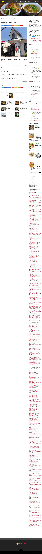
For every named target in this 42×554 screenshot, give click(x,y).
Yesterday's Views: (32, 181)
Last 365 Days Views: (32, 185)
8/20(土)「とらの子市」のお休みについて (34, 353)
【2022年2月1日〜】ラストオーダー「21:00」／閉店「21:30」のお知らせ (34, 224)
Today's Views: (31, 179)
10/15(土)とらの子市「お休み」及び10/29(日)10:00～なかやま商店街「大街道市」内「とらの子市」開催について (34, 358)
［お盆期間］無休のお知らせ (33, 275)
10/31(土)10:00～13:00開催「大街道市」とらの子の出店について (34, 364)
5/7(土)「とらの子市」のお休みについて (34, 525)
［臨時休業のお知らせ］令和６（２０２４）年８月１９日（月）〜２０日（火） (35, 320)
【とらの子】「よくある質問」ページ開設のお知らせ (9, 114)
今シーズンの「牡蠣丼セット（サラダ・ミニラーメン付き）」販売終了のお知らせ (35, 236)
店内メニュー (31, 193)
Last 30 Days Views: (32, 184)
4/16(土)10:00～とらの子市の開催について (35, 482)
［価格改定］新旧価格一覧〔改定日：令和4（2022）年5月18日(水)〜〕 (34, 299)
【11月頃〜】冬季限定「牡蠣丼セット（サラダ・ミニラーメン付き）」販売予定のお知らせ (35, 324)
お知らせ (21, 1)
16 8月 (39, 62)
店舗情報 (34, 1)
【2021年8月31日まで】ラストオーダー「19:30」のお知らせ (34, 493)
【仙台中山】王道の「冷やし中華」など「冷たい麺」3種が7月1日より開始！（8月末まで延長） (35, 137)
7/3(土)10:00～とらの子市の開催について (23, 103)
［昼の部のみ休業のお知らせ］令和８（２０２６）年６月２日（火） (35, 246)
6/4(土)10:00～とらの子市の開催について (34, 499)
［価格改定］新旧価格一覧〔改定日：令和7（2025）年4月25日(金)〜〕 (34, 217)
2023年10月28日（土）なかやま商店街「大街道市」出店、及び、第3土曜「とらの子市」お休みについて (35, 315)
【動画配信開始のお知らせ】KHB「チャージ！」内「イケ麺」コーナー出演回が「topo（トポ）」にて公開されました (34, 243)
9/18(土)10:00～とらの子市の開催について (35, 515)
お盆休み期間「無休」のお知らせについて (34, 344)
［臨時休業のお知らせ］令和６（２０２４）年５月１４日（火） (23, 109)
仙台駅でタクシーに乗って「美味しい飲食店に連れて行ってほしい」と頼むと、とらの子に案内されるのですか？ (35, 356)
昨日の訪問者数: (31, 182)
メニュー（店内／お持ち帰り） (28, 1)
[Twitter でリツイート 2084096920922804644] (33, 118)
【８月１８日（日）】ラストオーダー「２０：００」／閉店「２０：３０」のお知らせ (35, 311)
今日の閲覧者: (31, 180)
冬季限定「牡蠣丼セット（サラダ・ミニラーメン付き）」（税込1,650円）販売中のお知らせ (35, 287)
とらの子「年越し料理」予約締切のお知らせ (35, 443)
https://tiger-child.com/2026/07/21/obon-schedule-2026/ (35, 74)
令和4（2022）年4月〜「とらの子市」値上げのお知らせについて (35, 501)
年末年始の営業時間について (33, 297)
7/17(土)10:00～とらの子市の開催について (35, 502)
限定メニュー (38, 134)
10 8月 (39, 81)
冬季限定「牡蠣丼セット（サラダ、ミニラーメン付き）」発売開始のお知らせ (35, 327)
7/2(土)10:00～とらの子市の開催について (34, 495)
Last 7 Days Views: (32, 183)
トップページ (16, 1)
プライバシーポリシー (32, 403)
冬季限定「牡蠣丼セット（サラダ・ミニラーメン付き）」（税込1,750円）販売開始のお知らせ (35, 234)
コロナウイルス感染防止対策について (34, 261)
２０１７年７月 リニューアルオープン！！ (35, 388)
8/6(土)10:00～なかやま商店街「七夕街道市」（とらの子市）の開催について (34, 514)
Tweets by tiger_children (33, 24)
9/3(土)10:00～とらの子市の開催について (34, 510)
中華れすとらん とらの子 (34, 44)
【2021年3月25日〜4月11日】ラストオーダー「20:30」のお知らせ (35, 524)
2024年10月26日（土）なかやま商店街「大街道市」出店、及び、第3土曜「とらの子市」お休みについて (35, 282)
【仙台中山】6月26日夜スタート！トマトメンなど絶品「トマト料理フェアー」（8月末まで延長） (35, 147)
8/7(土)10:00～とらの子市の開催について (9, 109)
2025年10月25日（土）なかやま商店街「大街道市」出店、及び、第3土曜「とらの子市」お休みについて (35, 269)
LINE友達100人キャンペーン (33, 352)
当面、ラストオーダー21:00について (34, 491)
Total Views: (31, 186)
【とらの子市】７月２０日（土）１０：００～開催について (9, 103)
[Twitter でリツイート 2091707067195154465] (33, 60)
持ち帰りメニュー (31, 194)
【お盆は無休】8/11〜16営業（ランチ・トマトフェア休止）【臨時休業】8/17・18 (38, 128)
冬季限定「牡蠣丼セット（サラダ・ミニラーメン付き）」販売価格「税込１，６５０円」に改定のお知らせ (35, 318)
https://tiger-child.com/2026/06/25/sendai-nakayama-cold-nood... (36, 109)
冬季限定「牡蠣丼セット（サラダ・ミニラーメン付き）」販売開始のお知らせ (35, 334)
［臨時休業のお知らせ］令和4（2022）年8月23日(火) (23, 115)
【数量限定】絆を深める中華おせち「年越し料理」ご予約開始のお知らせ (35, 255)
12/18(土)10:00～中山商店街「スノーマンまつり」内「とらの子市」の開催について (34, 471)
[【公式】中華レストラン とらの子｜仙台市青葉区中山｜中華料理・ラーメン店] (7, 1)
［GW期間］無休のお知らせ (33, 264)
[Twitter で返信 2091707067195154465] (32, 60)
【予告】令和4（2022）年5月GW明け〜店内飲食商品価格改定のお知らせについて (35, 448)
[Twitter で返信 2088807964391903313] (32, 78)
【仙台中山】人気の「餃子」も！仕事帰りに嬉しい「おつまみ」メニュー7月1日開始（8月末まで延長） (35, 166)
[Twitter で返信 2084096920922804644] (32, 118)
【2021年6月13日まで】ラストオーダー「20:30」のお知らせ (34, 509)
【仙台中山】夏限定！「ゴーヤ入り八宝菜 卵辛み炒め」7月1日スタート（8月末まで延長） (35, 156)
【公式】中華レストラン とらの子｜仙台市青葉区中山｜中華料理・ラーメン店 (32, 552)
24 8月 (39, 44)
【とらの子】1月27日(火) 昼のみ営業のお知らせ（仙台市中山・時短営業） (35, 251)
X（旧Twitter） (31, 216)
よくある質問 (39, 1)
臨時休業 (38, 126)
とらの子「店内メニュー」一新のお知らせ (34, 437)
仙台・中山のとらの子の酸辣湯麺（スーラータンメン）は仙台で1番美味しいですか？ (35, 304)
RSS (39, 539)
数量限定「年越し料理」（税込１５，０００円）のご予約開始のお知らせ (35, 307)
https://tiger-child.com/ (35, 53)
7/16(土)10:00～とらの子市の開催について (35, 497)
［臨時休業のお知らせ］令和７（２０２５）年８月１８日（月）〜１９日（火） (35, 293)
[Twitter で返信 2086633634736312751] (32, 98)
